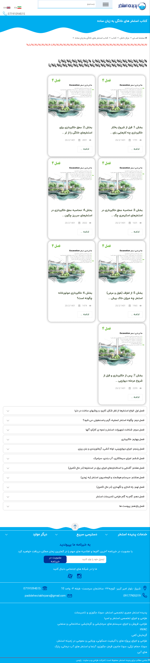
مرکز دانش (124, 38)
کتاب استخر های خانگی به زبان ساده (91, 38)
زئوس (78, 660)
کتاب (113, 38)
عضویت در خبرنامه (55, 559)
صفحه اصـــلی (138, 38)
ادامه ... (135, 149)
